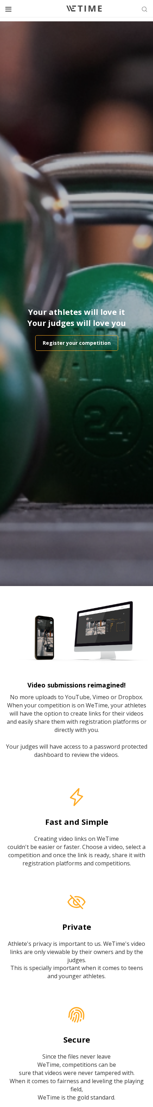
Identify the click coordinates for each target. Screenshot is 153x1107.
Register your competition (77, 342)
